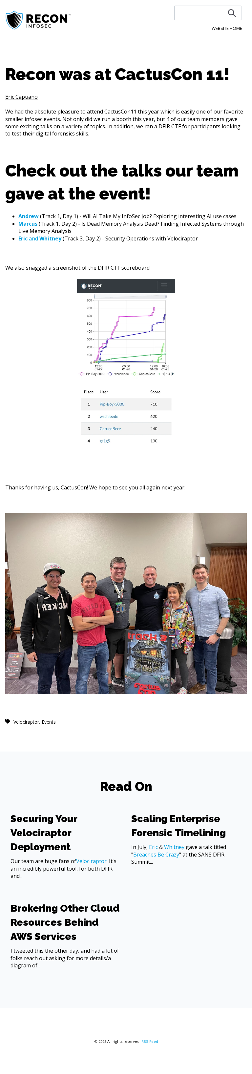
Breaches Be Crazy (156, 854)
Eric (153, 847)
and (39, 238)
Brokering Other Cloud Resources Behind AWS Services (64, 922)
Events (49, 722)
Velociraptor (26, 722)
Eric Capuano (21, 96)
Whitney (174, 847)
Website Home (227, 28)
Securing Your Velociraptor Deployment (43, 833)
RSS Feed (149, 1041)
